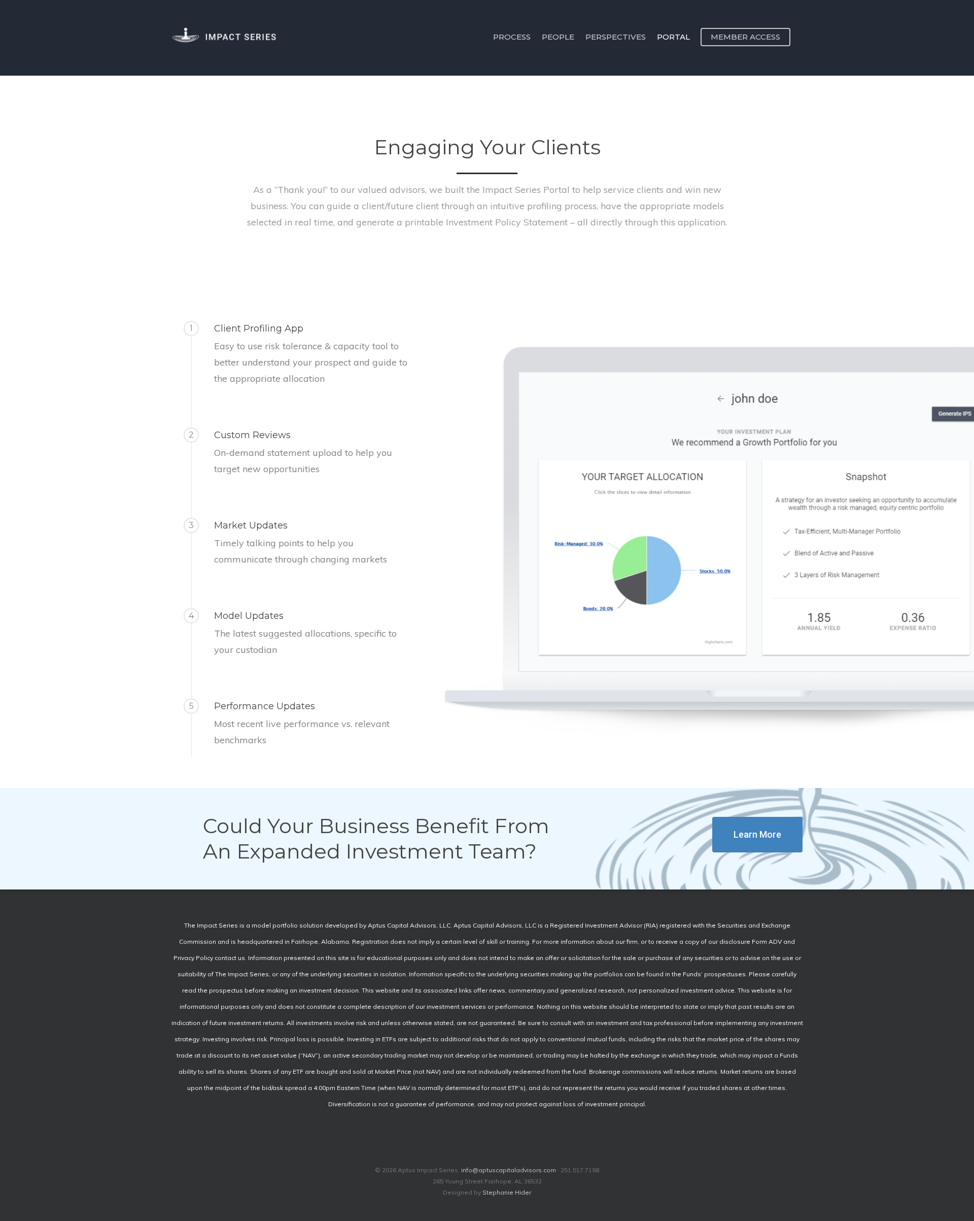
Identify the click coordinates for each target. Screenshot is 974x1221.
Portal (673, 37)
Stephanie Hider (506, 1192)
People (558, 37)
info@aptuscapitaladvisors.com (508, 1170)
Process (512, 37)
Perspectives (615, 37)
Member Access (745, 37)
